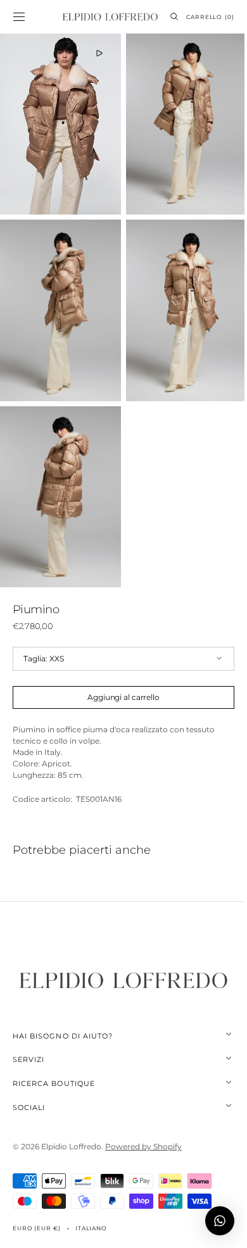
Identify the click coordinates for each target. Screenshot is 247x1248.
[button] (19, 16)
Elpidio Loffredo (71, 1123)
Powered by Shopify (143, 1123)
